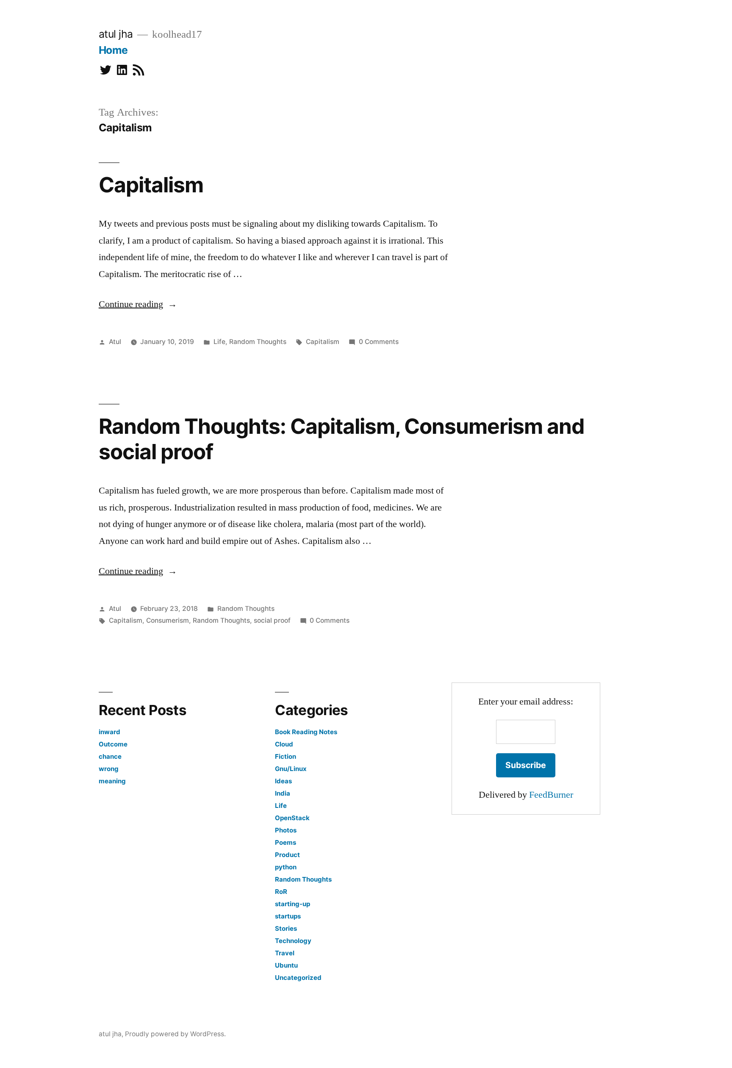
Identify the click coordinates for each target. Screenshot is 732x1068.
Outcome (113, 744)
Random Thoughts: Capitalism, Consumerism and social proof (341, 438)
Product (287, 855)
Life (219, 342)
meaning (112, 781)
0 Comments (379, 342)
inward (109, 732)
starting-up (292, 904)
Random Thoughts (257, 342)
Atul (115, 342)
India (282, 793)
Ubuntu (286, 965)
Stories (286, 928)
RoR (281, 892)
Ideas (283, 781)
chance (110, 756)
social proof (272, 620)
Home (113, 50)
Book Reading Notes (306, 732)
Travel (284, 953)
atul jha (116, 34)
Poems (285, 842)
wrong (109, 769)
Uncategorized (298, 978)
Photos (286, 830)
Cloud (284, 744)
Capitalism (151, 184)
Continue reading (138, 304)
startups (288, 916)
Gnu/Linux (291, 769)
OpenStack (292, 818)
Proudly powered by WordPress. (175, 1034)
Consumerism (167, 620)
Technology (293, 941)
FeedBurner (551, 795)
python (286, 867)
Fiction (285, 756)
